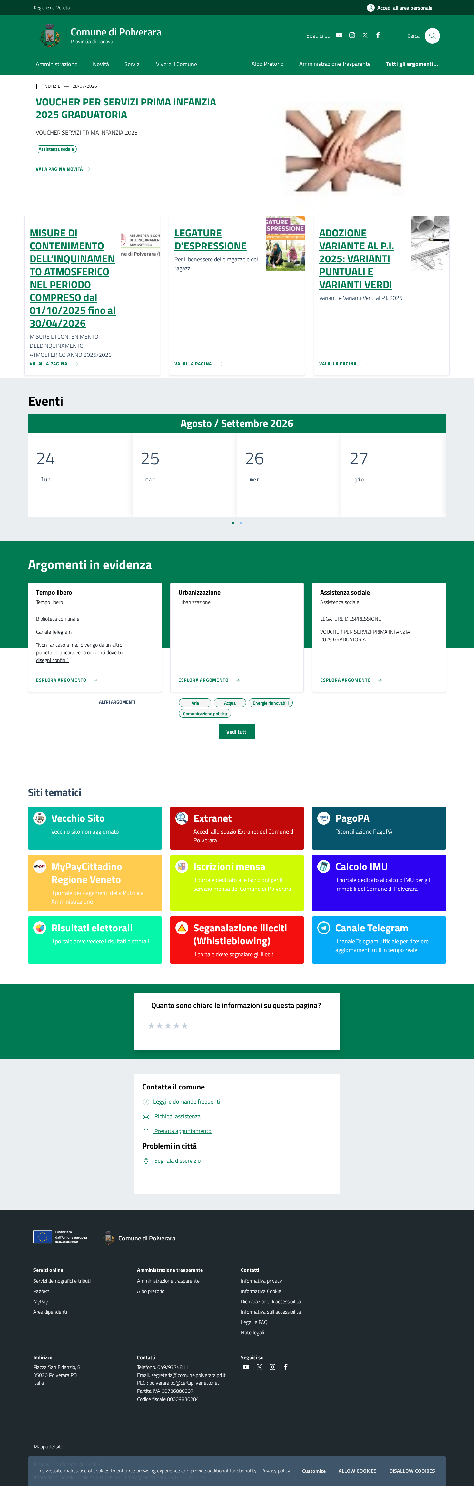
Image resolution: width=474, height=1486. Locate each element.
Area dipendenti (50, 1312)
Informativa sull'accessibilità (271, 1312)
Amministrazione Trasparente (334, 63)
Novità (101, 64)
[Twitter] (362, 35)
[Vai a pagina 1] (233, 523)
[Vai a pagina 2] (241, 523)
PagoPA (41, 1291)
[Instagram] (349, 35)
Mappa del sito (48, 1446)
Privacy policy (275, 1470)
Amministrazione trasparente (168, 1281)
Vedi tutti (237, 732)
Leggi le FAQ (254, 1322)
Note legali (252, 1332)
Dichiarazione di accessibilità (271, 1301)
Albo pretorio (150, 1291)
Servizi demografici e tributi (62, 1281)
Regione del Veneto (52, 7)
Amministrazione (56, 64)
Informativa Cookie (261, 1291)
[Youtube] (336, 35)
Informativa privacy (261, 1281)
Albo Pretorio (268, 63)
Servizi (132, 64)
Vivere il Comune (176, 64)
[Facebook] (375, 35)
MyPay (40, 1301)
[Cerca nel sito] (432, 36)
